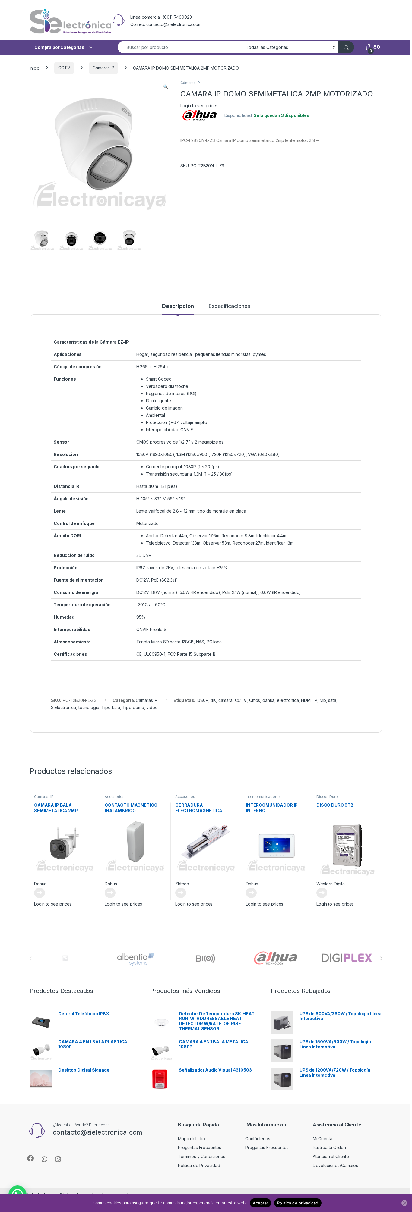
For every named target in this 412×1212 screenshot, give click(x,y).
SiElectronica (63, 707)
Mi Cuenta (322, 1138)
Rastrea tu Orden (329, 1147)
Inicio (35, 67)
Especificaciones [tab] (229, 306)
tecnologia (88, 707)
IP (315, 700)
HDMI (306, 700)
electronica (288, 700)
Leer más (39, 893)
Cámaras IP (103, 67)
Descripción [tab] (178, 306)
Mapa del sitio (191, 1138)
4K (213, 700)
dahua (268, 700)
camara (225, 700)
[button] (165, 86)
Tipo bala (110, 707)
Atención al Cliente (331, 1156)
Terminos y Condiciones (201, 1156)
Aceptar (260, 1203)
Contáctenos (257, 1138)
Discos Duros (328, 796)
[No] (404, 1203)
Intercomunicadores (263, 796)
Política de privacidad (298, 1203)
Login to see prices (199, 105)
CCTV (64, 67)
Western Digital (331, 883)
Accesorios (115, 796)
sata (332, 700)
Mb (323, 700)
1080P (202, 700)
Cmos (254, 700)
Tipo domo (133, 707)
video (151, 707)
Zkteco (182, 883)
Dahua (40, 883)
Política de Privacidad (199, 1165)
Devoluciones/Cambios (335, 1165)
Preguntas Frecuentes (199, 1147)
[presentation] (381, 958)
